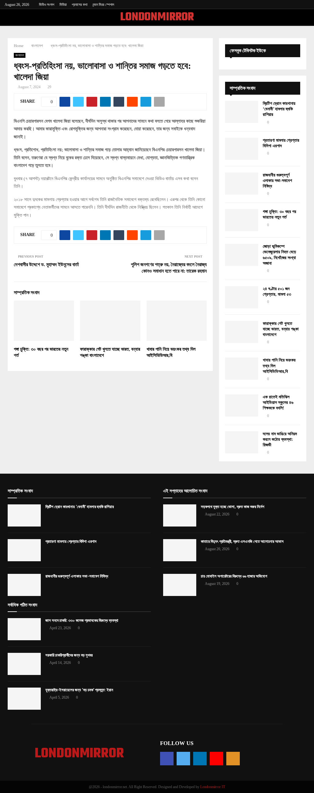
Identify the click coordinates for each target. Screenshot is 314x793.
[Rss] (233, 758)
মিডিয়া (63, 4)
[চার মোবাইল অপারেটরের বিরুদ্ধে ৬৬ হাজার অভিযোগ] (179, 585)
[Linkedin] (200, 758)
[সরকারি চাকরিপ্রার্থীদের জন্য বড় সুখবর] (24, 664)
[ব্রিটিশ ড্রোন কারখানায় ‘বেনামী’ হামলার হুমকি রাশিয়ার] (241, 112)
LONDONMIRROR (157, 17)
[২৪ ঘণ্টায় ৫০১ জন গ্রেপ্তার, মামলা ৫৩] (241, 297)
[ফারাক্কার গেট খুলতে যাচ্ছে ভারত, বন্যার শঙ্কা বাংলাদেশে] (241, 332)
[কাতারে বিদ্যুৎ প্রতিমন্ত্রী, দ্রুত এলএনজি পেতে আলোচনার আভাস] (179, 550)
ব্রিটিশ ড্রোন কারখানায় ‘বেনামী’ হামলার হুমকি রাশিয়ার (279, 109)
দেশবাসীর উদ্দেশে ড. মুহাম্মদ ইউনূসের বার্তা (46, 264)
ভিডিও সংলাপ (46, 4)
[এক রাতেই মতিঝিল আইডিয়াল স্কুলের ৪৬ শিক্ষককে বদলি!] (241, 405)
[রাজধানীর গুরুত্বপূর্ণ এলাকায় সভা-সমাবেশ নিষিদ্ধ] (241, 183)
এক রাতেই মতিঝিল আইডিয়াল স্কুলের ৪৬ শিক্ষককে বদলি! (278, 402)
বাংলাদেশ (19, 55)
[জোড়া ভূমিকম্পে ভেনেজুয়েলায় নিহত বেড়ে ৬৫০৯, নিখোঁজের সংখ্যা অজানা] (241, 255)
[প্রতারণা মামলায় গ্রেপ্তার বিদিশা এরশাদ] (241, 149)
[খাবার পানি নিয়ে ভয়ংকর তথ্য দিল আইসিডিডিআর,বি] (241, 368)
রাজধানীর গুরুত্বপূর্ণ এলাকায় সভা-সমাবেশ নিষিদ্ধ (277, 180)
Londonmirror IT (212, 787)
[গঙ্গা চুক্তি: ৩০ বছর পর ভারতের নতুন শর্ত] (241, 220)
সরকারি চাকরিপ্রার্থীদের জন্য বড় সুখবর (69, 655)
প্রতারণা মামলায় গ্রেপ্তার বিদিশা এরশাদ (70, 541)
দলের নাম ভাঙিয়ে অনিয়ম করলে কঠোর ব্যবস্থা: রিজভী (280, 439)
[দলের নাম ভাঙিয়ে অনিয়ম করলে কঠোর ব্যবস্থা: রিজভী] (241, 442)
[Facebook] (167, 758)
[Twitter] (183, 758)
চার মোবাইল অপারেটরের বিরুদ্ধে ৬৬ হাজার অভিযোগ (234, 576)
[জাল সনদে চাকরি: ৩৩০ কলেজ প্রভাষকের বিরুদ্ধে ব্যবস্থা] (24, 629)
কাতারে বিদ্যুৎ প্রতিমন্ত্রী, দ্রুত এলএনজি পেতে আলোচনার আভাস (242, 541)
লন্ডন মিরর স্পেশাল (103, 4)
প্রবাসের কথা (79, 4)
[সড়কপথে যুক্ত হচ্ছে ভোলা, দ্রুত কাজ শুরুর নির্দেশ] (179, 515)
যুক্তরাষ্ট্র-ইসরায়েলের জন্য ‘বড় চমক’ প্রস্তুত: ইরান (79, 690)
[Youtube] (216, 758)
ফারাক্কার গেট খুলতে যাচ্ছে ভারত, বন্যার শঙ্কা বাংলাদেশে (281, 329)
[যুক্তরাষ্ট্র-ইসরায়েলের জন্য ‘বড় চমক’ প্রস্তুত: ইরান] (24, 699)
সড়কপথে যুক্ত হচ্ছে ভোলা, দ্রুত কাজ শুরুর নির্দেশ (232, 506)
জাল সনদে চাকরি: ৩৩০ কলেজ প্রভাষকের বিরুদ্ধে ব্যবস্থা (81, 620)
